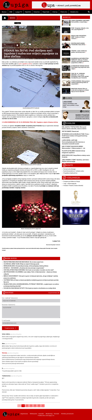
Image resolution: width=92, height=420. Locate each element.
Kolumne (37, 12)
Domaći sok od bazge (69, 169)
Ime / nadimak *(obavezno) (10, 298)
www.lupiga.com (50, 415)
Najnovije (66, 17)
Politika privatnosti (67, 414)
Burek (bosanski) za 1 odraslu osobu (73, 171)
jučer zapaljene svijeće (25, 64)
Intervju (55, 12)
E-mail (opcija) (6, 320)
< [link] (19, 405)
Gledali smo (74, 12)
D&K (10, 12)
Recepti (68, 165)
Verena (4, 353)
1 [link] (23, 405)
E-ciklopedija (71, 177)
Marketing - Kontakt (52, 414)
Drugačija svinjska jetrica (70, 173)
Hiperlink (28, 12)
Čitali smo (63, 12)
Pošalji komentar (10, 328)
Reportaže (46, 12)
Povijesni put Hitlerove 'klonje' (71, 181)
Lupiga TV (18, 12)
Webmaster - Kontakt (37, 414)
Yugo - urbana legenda (69, 183)
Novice (4, 12)
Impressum (24, 414)
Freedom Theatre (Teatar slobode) (73, 185)
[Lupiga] (16, 4)
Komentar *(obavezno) (8, 304)
